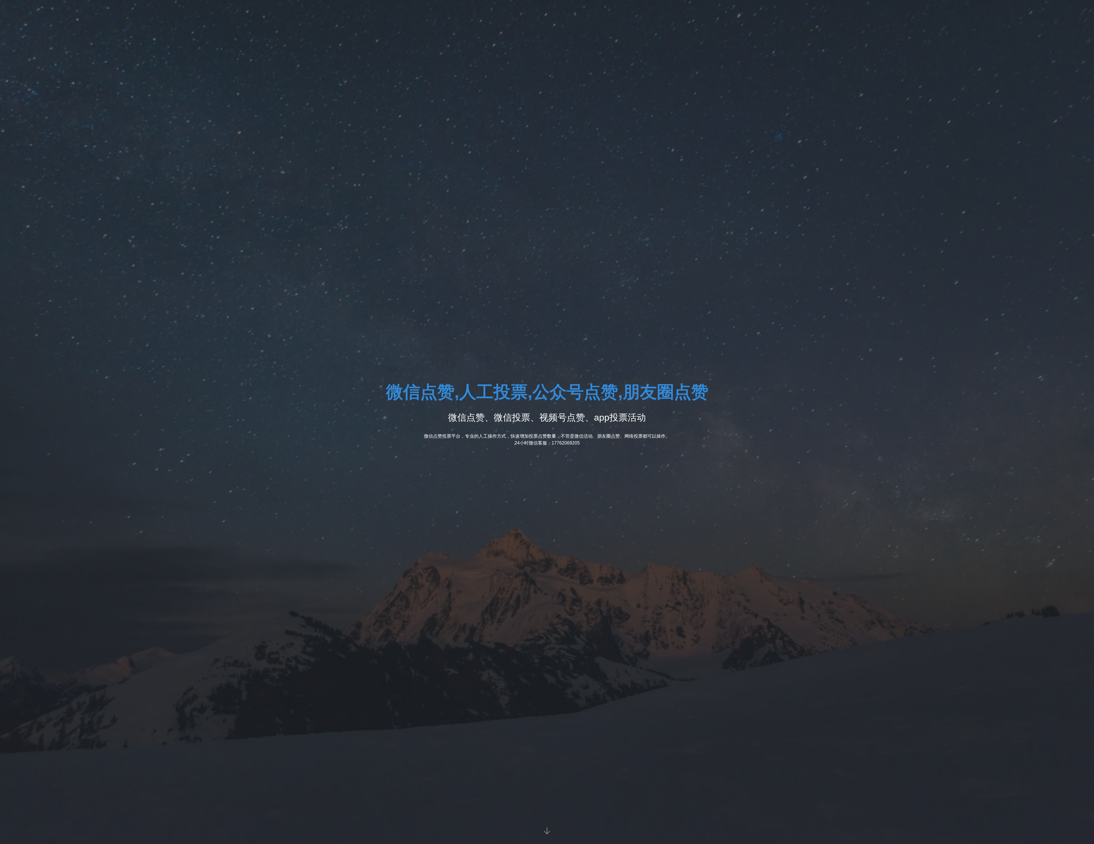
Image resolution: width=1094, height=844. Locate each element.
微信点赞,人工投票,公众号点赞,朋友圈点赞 (547, 391)
